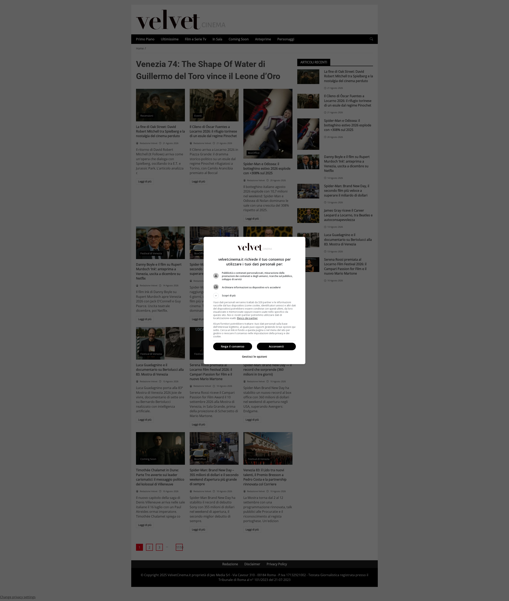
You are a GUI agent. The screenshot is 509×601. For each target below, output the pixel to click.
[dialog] (254, 300)
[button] (254, 295)
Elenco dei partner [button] (247, 318)
